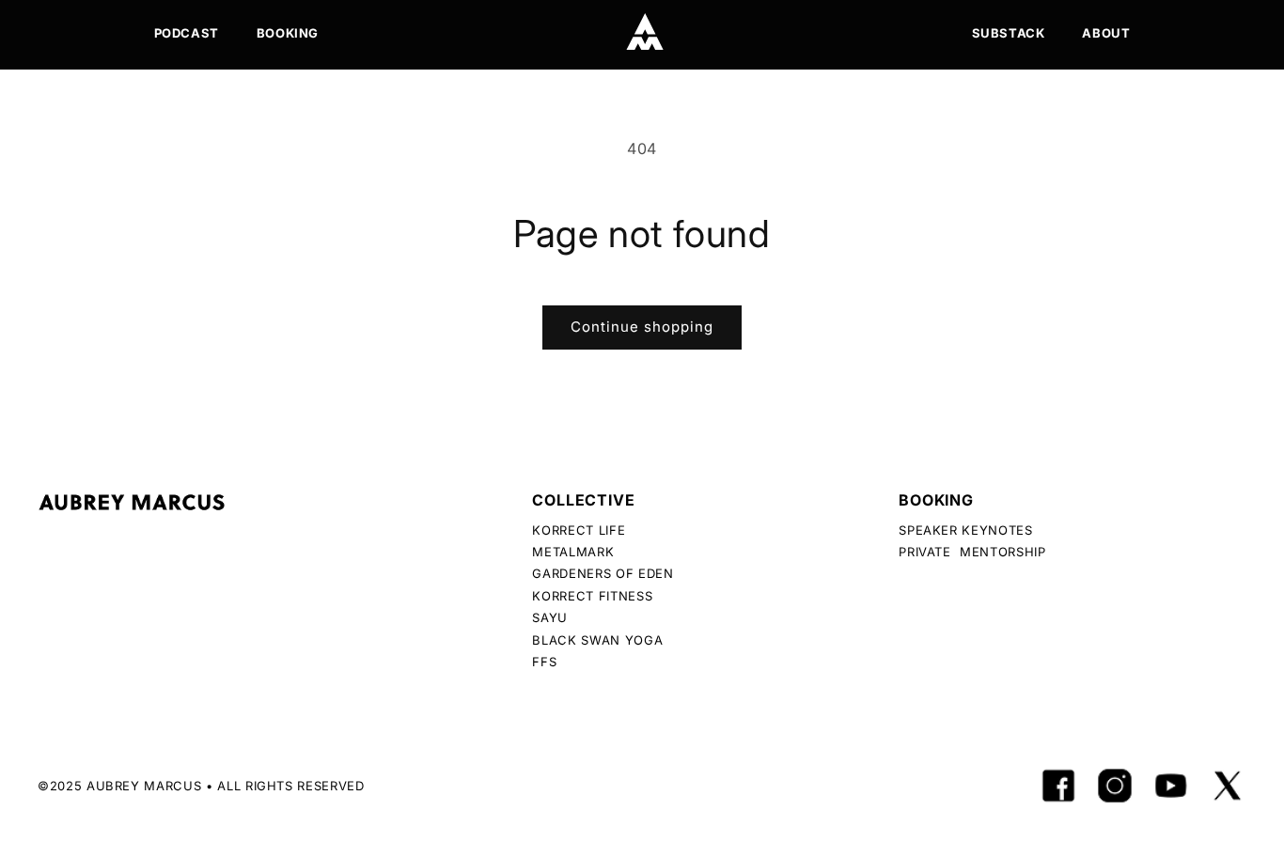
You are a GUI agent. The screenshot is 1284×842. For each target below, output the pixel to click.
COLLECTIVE (583, 500)
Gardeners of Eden (602, 573)
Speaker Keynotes (965, 530)
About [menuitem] (1106, 32)
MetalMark (573, 551)
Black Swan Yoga (597, 639)
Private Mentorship (972, 551)
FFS (544, 661)
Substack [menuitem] (1008, 32)
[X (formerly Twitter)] (1227, 785)
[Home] (645, 32)
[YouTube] (1171, 785)
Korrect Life (578, 530)
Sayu (550, 617)
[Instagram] (1115, 785)
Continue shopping (642, 326)
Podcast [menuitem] (186, 32)
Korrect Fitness (592, 595)
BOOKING (936, 500)
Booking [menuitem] (288, 32)
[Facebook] (1058, 785)
